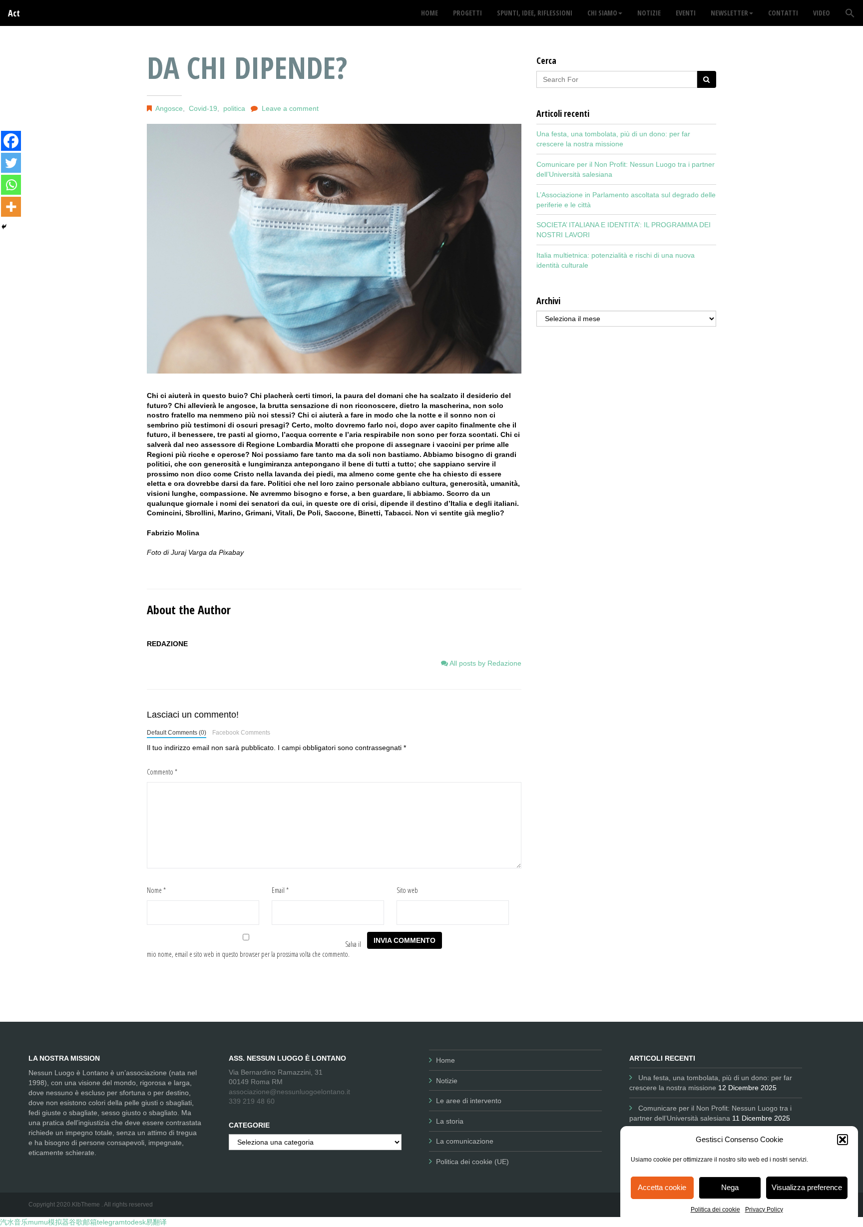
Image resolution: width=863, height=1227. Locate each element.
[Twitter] (11, 163)
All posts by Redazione (484, 663)
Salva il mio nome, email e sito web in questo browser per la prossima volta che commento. (254, 949)
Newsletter (729, 12)
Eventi (686, 12)
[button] (843, 1140)
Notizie (446, 1081)
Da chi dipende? (247, 67)
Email (280, 890)
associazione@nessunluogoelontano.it (289, 1092)
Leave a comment (290, 108)
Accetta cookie (662, 1187)
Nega (730, 1187)
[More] (11, 207)
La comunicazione (464, 1141)
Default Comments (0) (176, 732)
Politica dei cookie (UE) (472, 1162)
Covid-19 (203, 108)
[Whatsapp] (11, 185)
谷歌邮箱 (83, 1222)
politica (234, 108)
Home (445, 1060)
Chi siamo (602, 12)
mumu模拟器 (48, 1222)
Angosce (169, 108)
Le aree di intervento (468, 1101)
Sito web (407, 890)
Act (14, 13)
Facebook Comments (241, 732)
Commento (162, 772)
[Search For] (706, 79)
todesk (135, 1222)
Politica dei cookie (715, 1209)
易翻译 (156, 1222)
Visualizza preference (807, 1187)
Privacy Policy (764, 1209)
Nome (156, 890)
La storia (449, 1121)
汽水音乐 (14, 1222)
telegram (111, 1222)
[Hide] (4, 227)
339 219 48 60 (252, 1101)
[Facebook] (11, 141)
